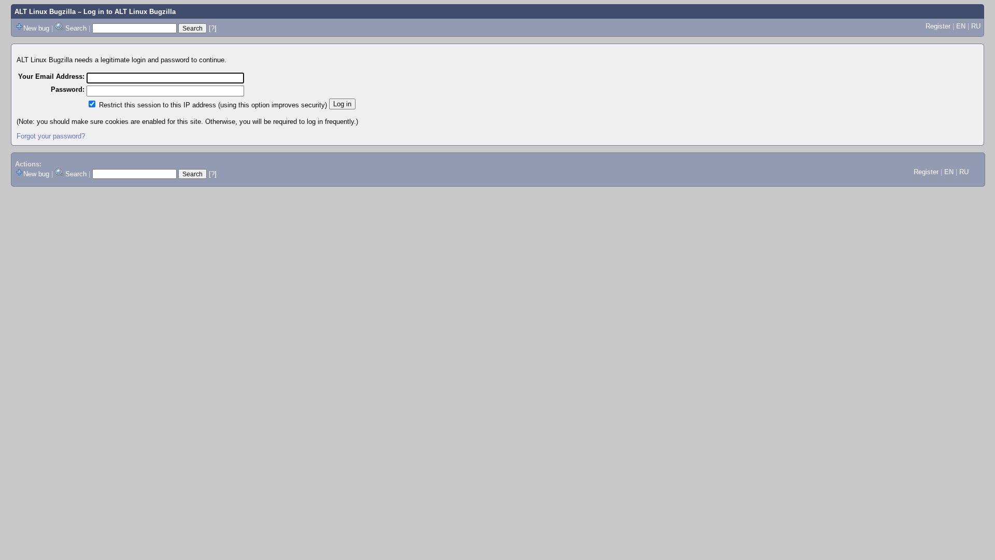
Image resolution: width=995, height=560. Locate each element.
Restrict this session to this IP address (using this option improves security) (213, 105)
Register (938, 26)
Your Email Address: (51, 76)
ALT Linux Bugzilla (45, 12)
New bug (36, 28)
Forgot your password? (51, 136)
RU (975, 26)
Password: (67, 89)
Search (76, 28)
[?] (213, 28)
